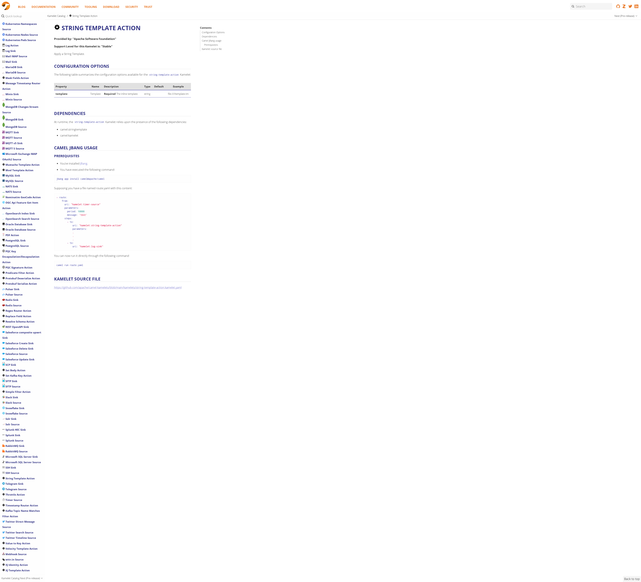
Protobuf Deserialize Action (22, 278)
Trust (148, 7)
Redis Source (13, 305)
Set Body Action (15, 370)
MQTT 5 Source (14, 148)
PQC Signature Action (18, 267)
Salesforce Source (16, 354)
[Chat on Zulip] (624, 7)
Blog (22, 7)
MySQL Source (14, 181)
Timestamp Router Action (21, 505)
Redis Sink (11, 300)
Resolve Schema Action (20, 321)
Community (70, 7)
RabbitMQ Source (16, 451)
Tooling (91, 7)
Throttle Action (15, 494)
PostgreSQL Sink (15, 240)
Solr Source (12, 424)
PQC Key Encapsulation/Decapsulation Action (20, 256)
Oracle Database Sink (18, 224)
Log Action (12, 45)
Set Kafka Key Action (18, 375)
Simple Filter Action (18, 392)
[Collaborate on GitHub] (618, 7)
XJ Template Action (17, 570)
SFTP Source (12, 386)
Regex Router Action (18, 311)
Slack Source (13, 402)
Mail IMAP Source (16, 56)
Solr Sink (10, 419)
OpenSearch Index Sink (20, 213)
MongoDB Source (16, 127)
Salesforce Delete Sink (19, 348)
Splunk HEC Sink (15, 429)
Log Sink (10, 51)
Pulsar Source (14, 294)
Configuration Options (213, 32)
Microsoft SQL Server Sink (21, 457)
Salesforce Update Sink (19, 359)
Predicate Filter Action (19, 273)
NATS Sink (11, 186)
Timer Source (13, 500)
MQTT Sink (12, 132)
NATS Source (13, 192)
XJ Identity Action (16, 565)
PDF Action (12, 235)
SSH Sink (10, 467)
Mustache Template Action (22, 165)
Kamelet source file (212, 49)
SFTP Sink (11, 381)
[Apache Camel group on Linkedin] (636, 7)
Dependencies (209, 36)
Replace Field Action (18, 316)
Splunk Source (14, 440)
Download (111, 7)
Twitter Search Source (19, 532)
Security (131, 7)
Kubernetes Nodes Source (21, 35)
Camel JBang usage (212, 40)
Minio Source (13, 99)
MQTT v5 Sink (14, 143)
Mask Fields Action (17, 78)
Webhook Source (16, 554)
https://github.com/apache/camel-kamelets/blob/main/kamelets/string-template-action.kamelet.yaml (118, 287)
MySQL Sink (12, 175)
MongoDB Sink (14, 119)
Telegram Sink (14, 484)
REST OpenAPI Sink (17, 327)
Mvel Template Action (19, 170)
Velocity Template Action (21, 548)
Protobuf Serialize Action (21, 283)
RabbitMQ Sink (14, 446)
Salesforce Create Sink (19, 343)
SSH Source (12, 473)
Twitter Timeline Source (20, 538)
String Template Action (20, 478)
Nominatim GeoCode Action (23, 197)
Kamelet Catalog (56, 16)
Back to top (632, 579)
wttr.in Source (14, 559)
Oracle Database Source (20, 229)
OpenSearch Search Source (22, 219)
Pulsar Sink (12, 289)
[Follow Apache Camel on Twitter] (630, 7)
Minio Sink (12, 94)
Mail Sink (11, 62)
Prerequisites (211, 44)
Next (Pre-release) (624, 16)
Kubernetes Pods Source (20, 40)
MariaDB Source (15, 72)
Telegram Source (16, 489)
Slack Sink (11, 397)
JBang (83, 163)
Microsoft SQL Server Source (23, 462)
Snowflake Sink (14, 408)
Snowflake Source (16, 413)
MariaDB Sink (13, 67)
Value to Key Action (17, 543)
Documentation (44, 7)
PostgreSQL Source (17, 246)
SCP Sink (10, 365)
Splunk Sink (12, 435)
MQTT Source (13, 137)
